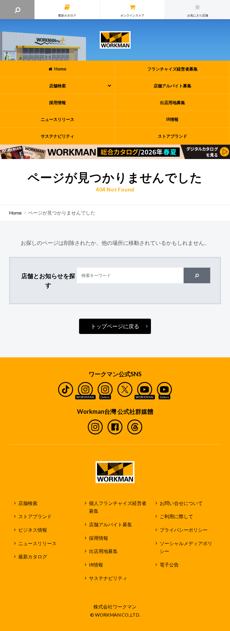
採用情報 (98, 538)
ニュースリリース (37, 543)
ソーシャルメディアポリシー (186, 547)
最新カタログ (32, 556)
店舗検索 (27, 503)
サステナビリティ (108, 578)
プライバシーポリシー (184, 530)
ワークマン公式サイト (115, 40)
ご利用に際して (176, 516)
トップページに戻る (115, 326)
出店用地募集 (103, 551)
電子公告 (169, 564)
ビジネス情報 (32, 530)
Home (15, 212)
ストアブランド (35, 516)
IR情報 (96, 564)
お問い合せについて (181, 503)
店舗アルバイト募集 (110, 524)
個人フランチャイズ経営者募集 (117, 507)
